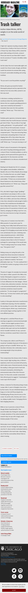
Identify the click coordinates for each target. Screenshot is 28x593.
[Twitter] (14, 570)
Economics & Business (7, 448)
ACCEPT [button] (14, 590)
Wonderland (4, 498)
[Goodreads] (20, 576)
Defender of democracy (7, 521)
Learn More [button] (21, 586)
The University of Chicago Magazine (18, 39)
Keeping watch (4, 485)
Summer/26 (4, 465)
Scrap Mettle (4, 459)
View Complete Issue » (6, 470)
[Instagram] (20, 570)
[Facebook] (14, 576)
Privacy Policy (3, 564)
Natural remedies (5, 473)
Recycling (16, 448)
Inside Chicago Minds (6, 534)
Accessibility (3, 563)
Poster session (4, 512)
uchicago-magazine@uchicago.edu (8, 557)
